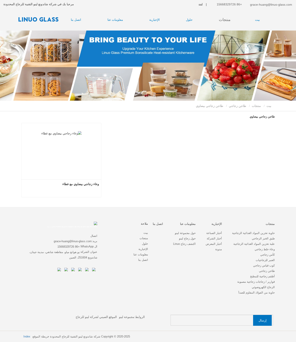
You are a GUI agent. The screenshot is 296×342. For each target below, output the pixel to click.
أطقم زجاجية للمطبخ (262, 276)
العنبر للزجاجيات (265, 260)
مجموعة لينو (126, 317)
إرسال (263, 320)
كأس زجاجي (267, 254)
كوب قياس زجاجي (264, 265)
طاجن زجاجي (237, 106)
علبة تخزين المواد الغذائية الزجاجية (254, 243)
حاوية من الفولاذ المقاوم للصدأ (256, 292)
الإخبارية (143, 249)
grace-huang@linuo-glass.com (270, 4)
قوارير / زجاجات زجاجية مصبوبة (256, 281)
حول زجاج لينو (187, 238)
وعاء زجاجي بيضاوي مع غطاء (80, 184)
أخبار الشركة (214, 238)
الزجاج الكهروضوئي (263, 287)
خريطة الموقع (41, 336)
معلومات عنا (140, 254)
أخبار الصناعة (214, 233)
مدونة (218, 249)
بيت (257, 19)
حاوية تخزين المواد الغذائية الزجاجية (253, 233)
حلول (145, 243)
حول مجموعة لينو (185, 233)
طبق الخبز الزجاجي (263, 238)
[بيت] (37, 19)
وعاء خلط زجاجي (265, 249)
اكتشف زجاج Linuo (184, 243)
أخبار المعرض (214, 243)
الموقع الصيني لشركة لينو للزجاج (96, 317)
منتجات (256, 106)
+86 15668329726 (230, 4)
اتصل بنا (76, 19)
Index (26, 336)
